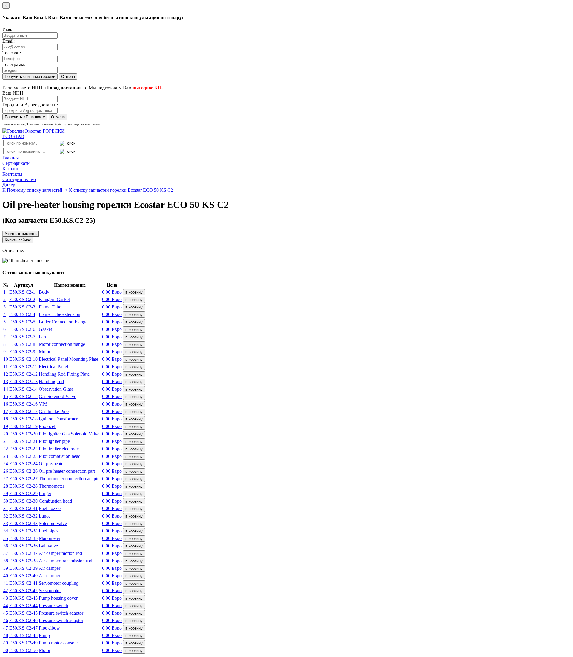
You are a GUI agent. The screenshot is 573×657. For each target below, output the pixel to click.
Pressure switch (53, 605)
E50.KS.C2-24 (23, 463)
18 (5, 418)
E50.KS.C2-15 (23, 396)
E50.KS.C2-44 (23, 605)
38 (5, 560)
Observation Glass (56, 389)
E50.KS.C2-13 (23, 381)
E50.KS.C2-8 (22, 344)
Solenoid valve (53, 523)
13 (5, 381)
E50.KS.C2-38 (23, 560)
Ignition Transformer (58, 418)
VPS (43, 403)
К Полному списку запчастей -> (35, 190)
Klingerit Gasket (54, 299)
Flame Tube (50, 306)
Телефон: (11, 52)
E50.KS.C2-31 (23, 508)
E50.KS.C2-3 (22, 306)
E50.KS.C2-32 (23, 515)
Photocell (47, 426)
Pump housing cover (58, 598)
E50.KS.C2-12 (23, 374)
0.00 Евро (112, 291)
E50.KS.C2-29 (23, 493)
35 (5, 538)
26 (5, 471)
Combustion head (55, 501)
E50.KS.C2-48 (23, 635)
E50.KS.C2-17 (23, 411)
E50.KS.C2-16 (23, 403)
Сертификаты (16, 163)
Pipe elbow (49, 627)
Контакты (12, 173)
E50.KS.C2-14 (23, 389)
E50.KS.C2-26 (23, 471)
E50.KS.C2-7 (22, 336)
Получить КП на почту (25, 117)
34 (5, 530)
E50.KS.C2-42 (23, 590)
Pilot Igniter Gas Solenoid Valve (69, 433)
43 (5, 598)
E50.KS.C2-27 (23, 478)
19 (5, 426)
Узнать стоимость (21, 233)
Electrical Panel (53, 366)
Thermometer (51, 486)
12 (5, 374)
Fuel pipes (48, 530)
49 (5, 642)
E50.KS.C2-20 (23, 433)
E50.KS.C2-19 (23, 426)
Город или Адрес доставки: (30, 104)
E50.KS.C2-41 (23, 583)
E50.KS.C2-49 (23, 642)
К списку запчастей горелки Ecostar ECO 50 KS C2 (121, 190)
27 (5, 478)
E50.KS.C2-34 (23, 530)
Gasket (45, 329)
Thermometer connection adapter (70, 478)
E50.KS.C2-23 (23, 456)
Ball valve (48, 545)
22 (5, 448)
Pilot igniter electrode (59, 448)
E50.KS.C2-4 (22, 314)
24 (5, 463)
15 (5, 396)
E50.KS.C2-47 (23, 627)
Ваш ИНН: (13, 93)
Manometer (49, 538)
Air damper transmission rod (65, 560)
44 (5, 605)
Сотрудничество (19, 179)
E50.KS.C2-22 (23, 448)
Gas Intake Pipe (54, 411)
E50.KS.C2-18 (23, 418)
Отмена (68, 76)
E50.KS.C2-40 (23, 575)
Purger (45, 493)
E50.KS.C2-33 (23, 523)
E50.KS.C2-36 (23, 545)
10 (5, 359)
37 (5, 553)
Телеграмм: (13, 64)
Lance (44, 515)
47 (5, 627)
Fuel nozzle (50, 508)
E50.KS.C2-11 (23, 366)
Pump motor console (58, 642)
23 (5, 456)
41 (5, 583)
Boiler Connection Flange (63, 321)
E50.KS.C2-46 (23, 620)
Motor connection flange (62, 344)
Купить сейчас (18, 240)
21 (5, 441)
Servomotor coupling (58, 583)
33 (5, 523)
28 (5, 486)
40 (5, 575)
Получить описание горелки (30, 76)
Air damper (49, 568)
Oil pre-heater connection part (67, 471)
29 (5, 493)
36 (5, 545)
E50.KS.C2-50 (23, 650)
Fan (42, 336)
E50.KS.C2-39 (23, 568)
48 (5, 635)
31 (5, 508)
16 (5, 403)
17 (5, 411)
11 (5, 366)
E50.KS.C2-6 (22, 329)
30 (5, 501)
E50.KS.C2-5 (22, 321)
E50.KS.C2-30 (23, 501)
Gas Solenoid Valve (57, 396)
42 (5, 590)
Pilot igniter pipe (54, 441)
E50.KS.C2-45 (23, 612)
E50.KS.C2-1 (22, 291)
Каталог (10, 168)
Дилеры (10, 184)
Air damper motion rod (60, 553)
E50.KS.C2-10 (23, 359)
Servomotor (50, 590)
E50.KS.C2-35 (23, 538)
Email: (8, 41)
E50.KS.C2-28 (23, 486)
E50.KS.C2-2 (22, 299)
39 (5, 568)
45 (5, 612)
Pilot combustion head (60, 456)
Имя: (7, 29)
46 (5, 620)
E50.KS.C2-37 (23, 553)
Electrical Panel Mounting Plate (68, 359)
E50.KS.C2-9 (22, 351)
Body (44, 291)
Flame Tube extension (59, 314)
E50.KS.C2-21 (23, 441)
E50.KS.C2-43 (23, 598)
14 (5, 389)
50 (5, 650)
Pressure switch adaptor (61, 612)
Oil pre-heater (52, 463)
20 (5, 433)
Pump (44, 635)
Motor (44, 351)
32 (5, 515)
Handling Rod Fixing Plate (64, 374)
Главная (10, 157)
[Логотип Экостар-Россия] (21, 130)
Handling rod (51, 381)
